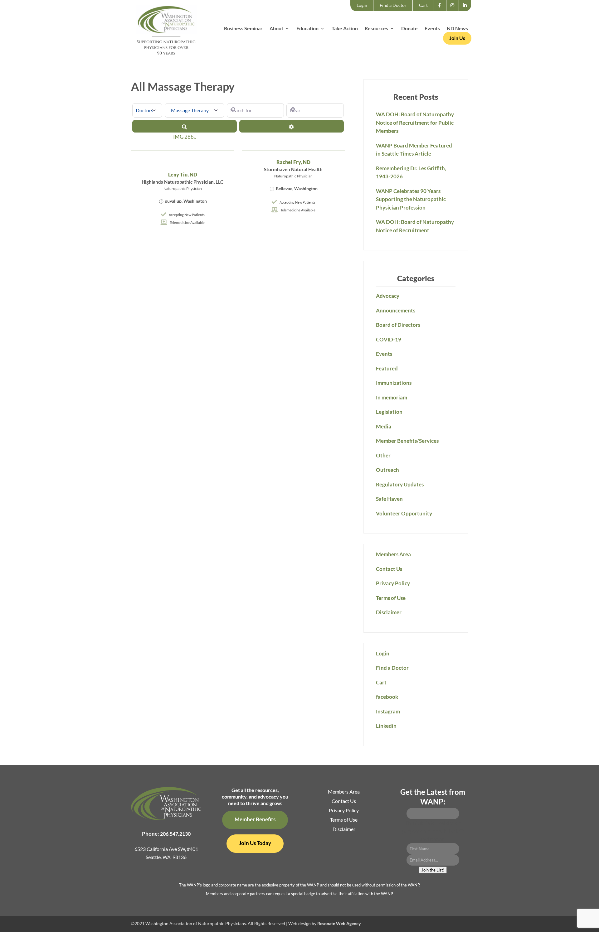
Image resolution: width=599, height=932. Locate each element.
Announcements (395, 310)
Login (362, 5)
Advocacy (387, 295)
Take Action (345, 28)
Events (432, 28)
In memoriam (391, 397)
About (276, 28)
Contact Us (389, 569)
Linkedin (386, 725)
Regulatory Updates (400, 484)
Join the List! (432, 869)
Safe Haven (389, 498)
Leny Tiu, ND (182, 174)
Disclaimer (389, 612)
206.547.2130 (175, 834)
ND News (457, 28)
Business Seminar (243, 28)
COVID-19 (388, 339)
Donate (409, 28)
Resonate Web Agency (339, 923)
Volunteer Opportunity (404, 513)
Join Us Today (255, 843)
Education (307, 28)
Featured (387, 368)
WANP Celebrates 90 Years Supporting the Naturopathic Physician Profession (411, 199)
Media (383, 426)
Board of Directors (398, 324)
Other (383, 455)
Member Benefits (255, 819)
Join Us (457, 38)
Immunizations (394, 382)
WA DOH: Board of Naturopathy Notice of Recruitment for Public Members (415, 122)
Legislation (389, 411)
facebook (387, 696)
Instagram (388, 711)
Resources (376, 28)
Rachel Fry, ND (293, 162)
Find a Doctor (393, 5)
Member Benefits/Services (407, 440)
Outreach (387, 469)
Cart (423, 5)
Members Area (393, 554)
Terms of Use (391, 598)
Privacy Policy (393, 583)
